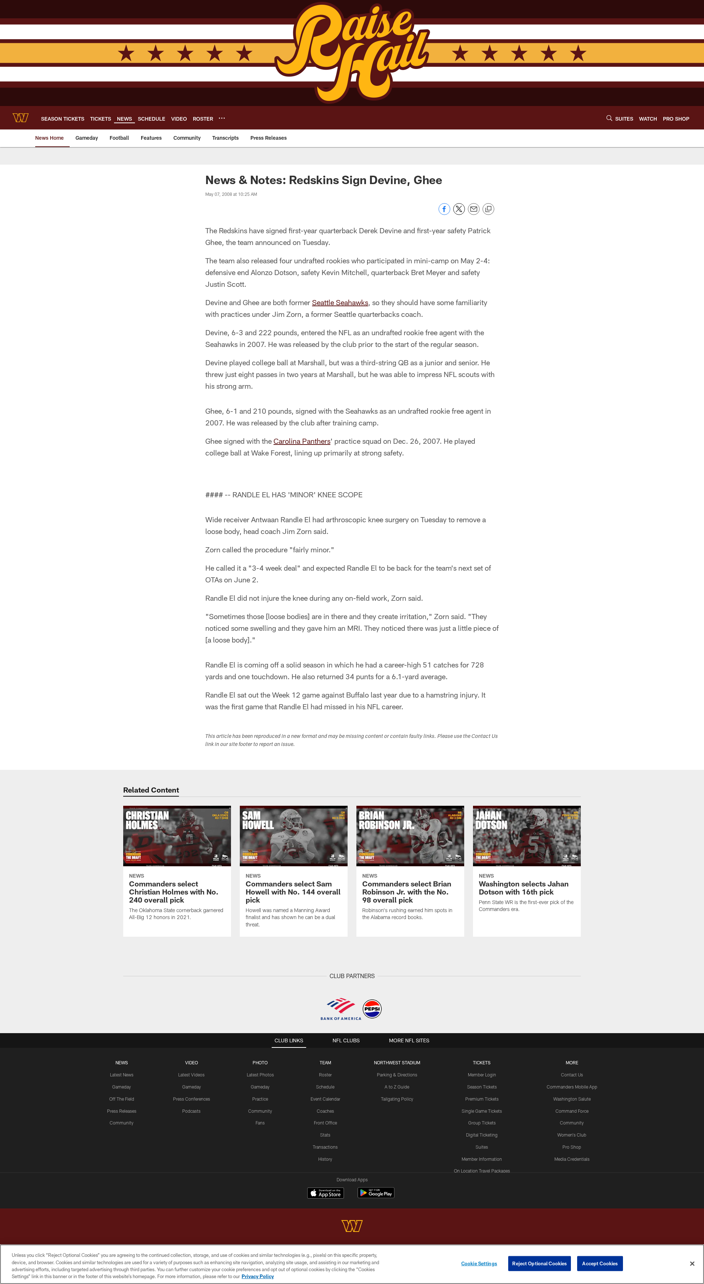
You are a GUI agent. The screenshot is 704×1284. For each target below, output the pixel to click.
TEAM (325, 1062)
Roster (325, 1074)
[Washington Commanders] (352, 1227)
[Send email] (474, 213)
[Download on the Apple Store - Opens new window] (325, 1194)
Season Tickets (482, 1086)
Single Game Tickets (482, 1110)
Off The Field (121, 1098)
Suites (482, 1146)
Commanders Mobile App (572, 1086)
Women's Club (571, 1134)
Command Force (572, 1110)
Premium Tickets (482, 1098)
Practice (260, 1098)
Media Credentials (572, 1159)
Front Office (325, 1122)
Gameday (121, 1086)
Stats (325, 1134)
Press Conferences (191, 1098)
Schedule (325, 1086)
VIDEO (191, 1062)
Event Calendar (325, 1098)
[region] (352, 1264)
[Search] (609, 118)
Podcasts (191, 1110)
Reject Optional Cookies (539, 1263)
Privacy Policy (258, 1276)
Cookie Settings (479, 1263)
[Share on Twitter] (459, 213)
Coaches (325, 1110)
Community (121, 1122)
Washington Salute (572, 1098)
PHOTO (260, 1062)
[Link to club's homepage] (20, 118)
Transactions (325, 1146)
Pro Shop (571, 1146)
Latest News (121, 1074)
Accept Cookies (600, 1263)
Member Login (482, 1074)
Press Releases (121, 1110)
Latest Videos (191, 1074)
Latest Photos (260, 1074)
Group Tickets (482, 1122)
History (325, 1159)
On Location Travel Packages (482, 1170)
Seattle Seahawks (340, 302)
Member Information (482, 1159)
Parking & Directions (397, 1074)
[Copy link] (488, 209)
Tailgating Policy (397, 1098)
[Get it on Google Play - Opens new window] (376, 1197)
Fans (260, 1122)
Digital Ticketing (482, 1134)
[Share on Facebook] (444, 213)
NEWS (121, 1062)
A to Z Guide (397, 1086)
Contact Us (572, 1074)
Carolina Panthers (302, 440)
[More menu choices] (222, 118)
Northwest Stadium (397, 1062)
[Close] (692, 1263)
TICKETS (482, 1062)
